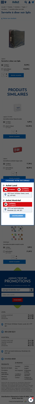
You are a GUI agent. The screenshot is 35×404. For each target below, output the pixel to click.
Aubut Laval (11, 185)
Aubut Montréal (13, 200)
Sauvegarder (17, 216)
